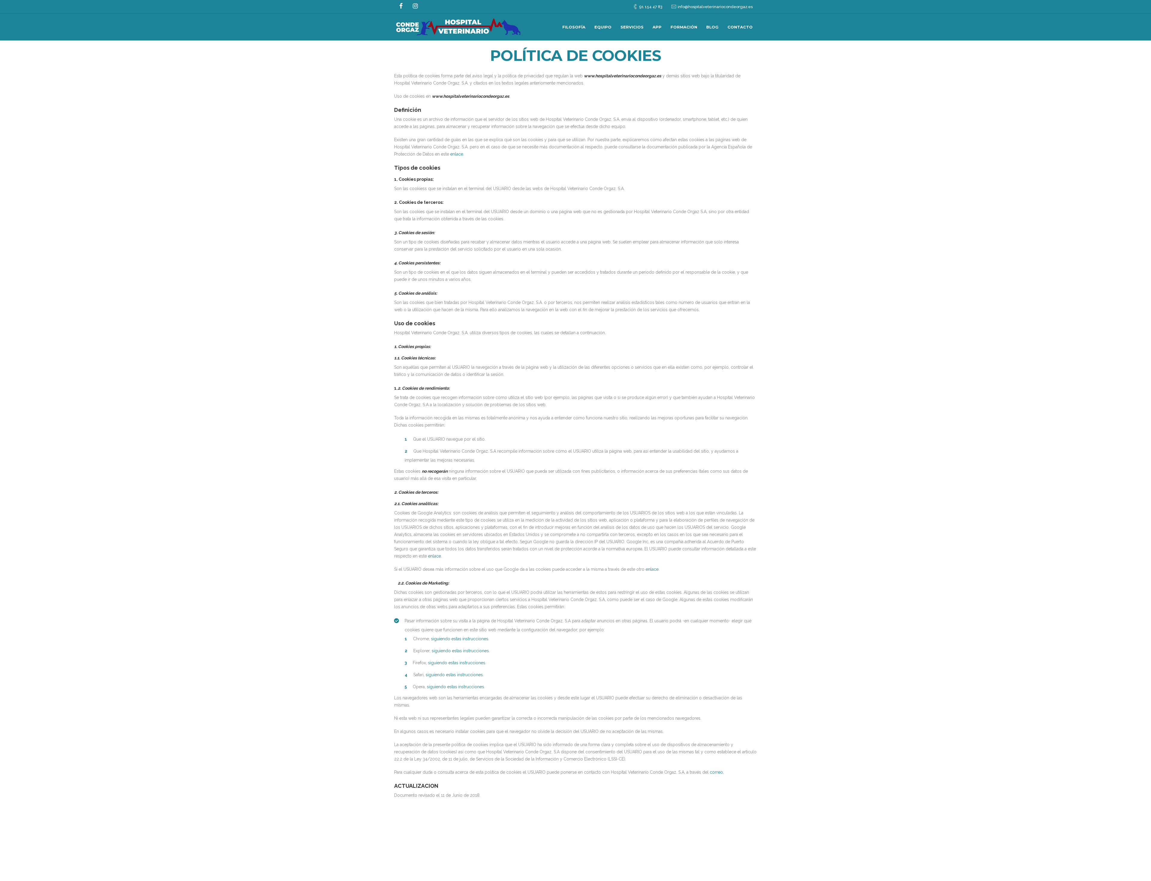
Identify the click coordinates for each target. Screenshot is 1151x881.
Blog (712, 27)
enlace (456, 154)
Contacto (740, 27)
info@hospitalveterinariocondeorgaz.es (715, 6)
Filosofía (573, 27)
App (657, 27)
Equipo (602, 27)
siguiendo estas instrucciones (459, 638)
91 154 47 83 (650, 6)
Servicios (632, 27)
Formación (684, 27)
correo (716, 772)
